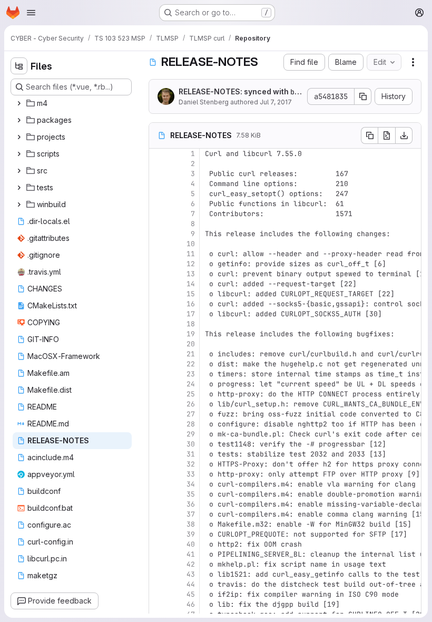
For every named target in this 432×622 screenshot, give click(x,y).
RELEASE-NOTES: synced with (239, 92)
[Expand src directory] (19, 170)
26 (190, 404)
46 (190, 604)
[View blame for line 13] (158, 274)
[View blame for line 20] (158, 344)
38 (190, 524)
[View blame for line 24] (158, 384)
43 (190, 574)
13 (190, 273)
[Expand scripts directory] (19, 154)
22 (190, 363)
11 (190, 253)
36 (190, 504)
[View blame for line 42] (158, 564)
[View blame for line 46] (158, 604)
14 (190, 283)
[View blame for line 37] (158, 514)
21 (190, 353)
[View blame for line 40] (158, 544)
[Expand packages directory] (19, 120)
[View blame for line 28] (158, 424)
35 (190, 494)
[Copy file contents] (369, 135)
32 (190, 464)
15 (190, 293)
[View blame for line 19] (158, 334)
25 (190, 394)
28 (190, 424)
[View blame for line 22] (158, 364)
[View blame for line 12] (158, 264)
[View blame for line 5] (158, 194)
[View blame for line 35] (158, 494)
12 (190, 263)
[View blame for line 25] (158, 394)
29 (190, 434)
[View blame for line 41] (158, 554)
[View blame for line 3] (158, 174)
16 (190, 303)
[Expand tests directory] (19, 187)
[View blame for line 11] (158, 254)
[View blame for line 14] (158, 284)
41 (190, 554)
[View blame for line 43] (158, 574)
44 (190, 584)
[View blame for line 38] (158, 524)
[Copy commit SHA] (363, 96)
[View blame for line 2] (158, 164)
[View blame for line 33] (158, 474)
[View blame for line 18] (158, 324)
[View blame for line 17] (158, 314)
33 (190, 474)
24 (190, 384)
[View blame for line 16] (158, 304)
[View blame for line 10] (158, 244)
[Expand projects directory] (19, 137)
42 (190, 564)
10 (190, 243)
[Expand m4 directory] (19, 103)
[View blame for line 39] (158, 534)
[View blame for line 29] (158, 434)
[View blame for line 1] (158, 154)
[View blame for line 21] (158, 354)
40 (190, 544)
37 (190, 514)
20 (190, 343)
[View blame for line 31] (158, 454)
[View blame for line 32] (158, 464)
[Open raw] (386, 135)
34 (190, 484)
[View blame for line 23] (158, 374)
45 (190, 594)
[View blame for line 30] (158, 444)
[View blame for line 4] (158, 184)
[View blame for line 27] (158, 414)
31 (190, 454)
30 (190, 444)
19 (190, 333)
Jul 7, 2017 (276, 102)
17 (190, 313)
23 (190, 374)
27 (190, 414)
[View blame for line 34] (158, 484)
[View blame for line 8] (158, 224)
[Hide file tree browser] (19, 65)
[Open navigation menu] (31, 12)
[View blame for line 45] (158, 594)
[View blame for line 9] (158, 234)
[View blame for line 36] (158, 504)
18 (190, 323)
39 (190, 534)
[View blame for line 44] (158, 584)
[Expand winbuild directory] (19, 204)
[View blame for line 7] (158, 214)
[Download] (404, 135)
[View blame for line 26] (158, 404)
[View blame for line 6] (158, 204)
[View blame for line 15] (158, 294)
